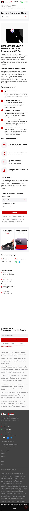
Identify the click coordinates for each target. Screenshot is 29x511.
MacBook (3, 456)
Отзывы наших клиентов (7, 441)
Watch (2, 461)
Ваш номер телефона (8, 203)
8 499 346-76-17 (17, 1)
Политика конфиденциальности (9, 444)
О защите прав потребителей (8, 447)
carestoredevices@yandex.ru (10, 434)
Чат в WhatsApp (7, 429)
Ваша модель (6, 196)
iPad (2, 459)
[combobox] (14, 17)
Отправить (14, 212)
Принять (14, 508)
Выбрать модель (21, 246)
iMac (2, 464)
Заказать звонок (14, 340)
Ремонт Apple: (5, 451)
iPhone (3, 453)
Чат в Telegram (7, 432)
